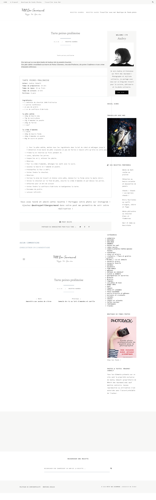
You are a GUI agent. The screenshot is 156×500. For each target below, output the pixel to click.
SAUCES (109, 299)
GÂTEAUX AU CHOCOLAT (115, 272)
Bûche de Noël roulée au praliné (127, 172)
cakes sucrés (112, 247)
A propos (13, 2)
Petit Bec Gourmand (113, 486)
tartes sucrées (113, 302)
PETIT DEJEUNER (113, 292)
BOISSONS (110, 240)
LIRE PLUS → (122, 92)
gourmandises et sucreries (117, 275)
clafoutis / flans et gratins (119, 256)
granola (110, 277)
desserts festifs (114, 263)
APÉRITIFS (111, 238)
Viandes (110, 306)
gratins (110, 279)
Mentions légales (49, 487)
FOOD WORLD (111, 268)
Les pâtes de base (114, 283)
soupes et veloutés (114, 300)
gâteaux (110, 270)
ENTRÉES (110, 265)
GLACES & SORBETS (114, 274)
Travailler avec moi (53, 2)
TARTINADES (111, 304)
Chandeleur (111, 252)
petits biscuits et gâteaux (118, 293)
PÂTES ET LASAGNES (114, 290)
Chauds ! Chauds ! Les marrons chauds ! (128, 193)
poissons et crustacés (116, 295)
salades (110, 297)
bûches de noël (113, 245)
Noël (109, 286)
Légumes (110, 281)
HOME (5, 2)
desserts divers (113, 261)
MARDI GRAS (111, 284)
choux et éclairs (114, 254)
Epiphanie (111, 267)
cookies (110, 258)
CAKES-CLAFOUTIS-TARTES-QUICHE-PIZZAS (120, 250)
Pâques (109, 288)
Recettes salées (92, 12)
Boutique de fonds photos (31, 2)
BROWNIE (110, 244)
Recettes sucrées (77, 12)
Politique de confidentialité (30, 487)
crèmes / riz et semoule (117, 260)
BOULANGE (110, 242)
